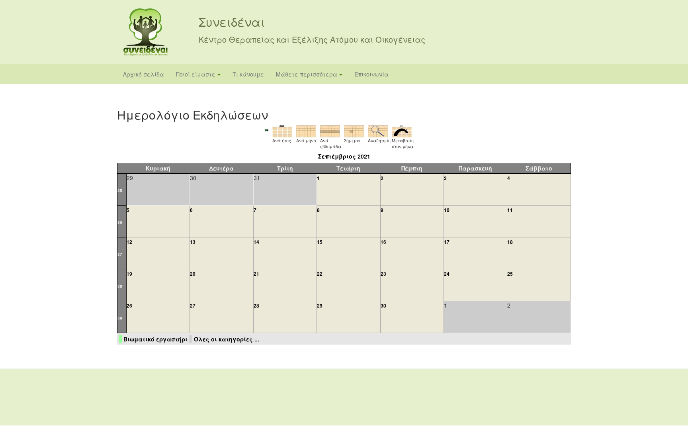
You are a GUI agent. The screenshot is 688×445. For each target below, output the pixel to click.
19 (129, 273)
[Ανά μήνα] (306, 130)
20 (192, 273)
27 (192, 305)
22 (319, 273)
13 (192, 241)
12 (129, 241)
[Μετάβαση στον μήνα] (402, 130)
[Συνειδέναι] (145, 32)
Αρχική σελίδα (143, 74)
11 (510, 210)
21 (256, 273)
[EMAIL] (567, 112)
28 (256, 305)
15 (319, 241)
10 (447, 210)
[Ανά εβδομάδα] (330, 130)
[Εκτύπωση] (559, 112)
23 (383, 273)
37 (119, 254)
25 (510, 273)
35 (119, 190)
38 (119, 286)
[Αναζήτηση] (378, 130)
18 (510, 241)
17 (447, 241)
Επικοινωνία (371, 74)
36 (119, 222)
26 (129, 305)
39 (119, 318)
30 (383, 305)
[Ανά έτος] (282, 130)
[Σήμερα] (354, 130)
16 (383, 241)
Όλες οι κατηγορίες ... (226, 339)
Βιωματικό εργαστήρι (155, 339)
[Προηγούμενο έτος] (266, 129)
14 (256, 241)
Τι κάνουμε (248, 74)
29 (319, 305)
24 (447, 273)
